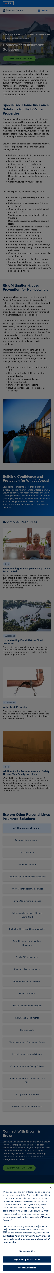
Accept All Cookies (27, 1267)
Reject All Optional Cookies (27, 1259)
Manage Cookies (27, 1251)
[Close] (51, 1188)
